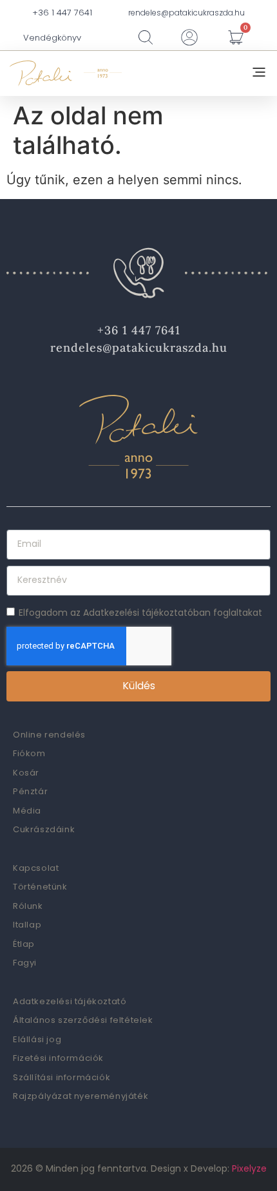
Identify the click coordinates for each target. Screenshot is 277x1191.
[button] (259, 73)
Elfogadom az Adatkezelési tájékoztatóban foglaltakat (140, 611)
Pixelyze (249, 1168)
